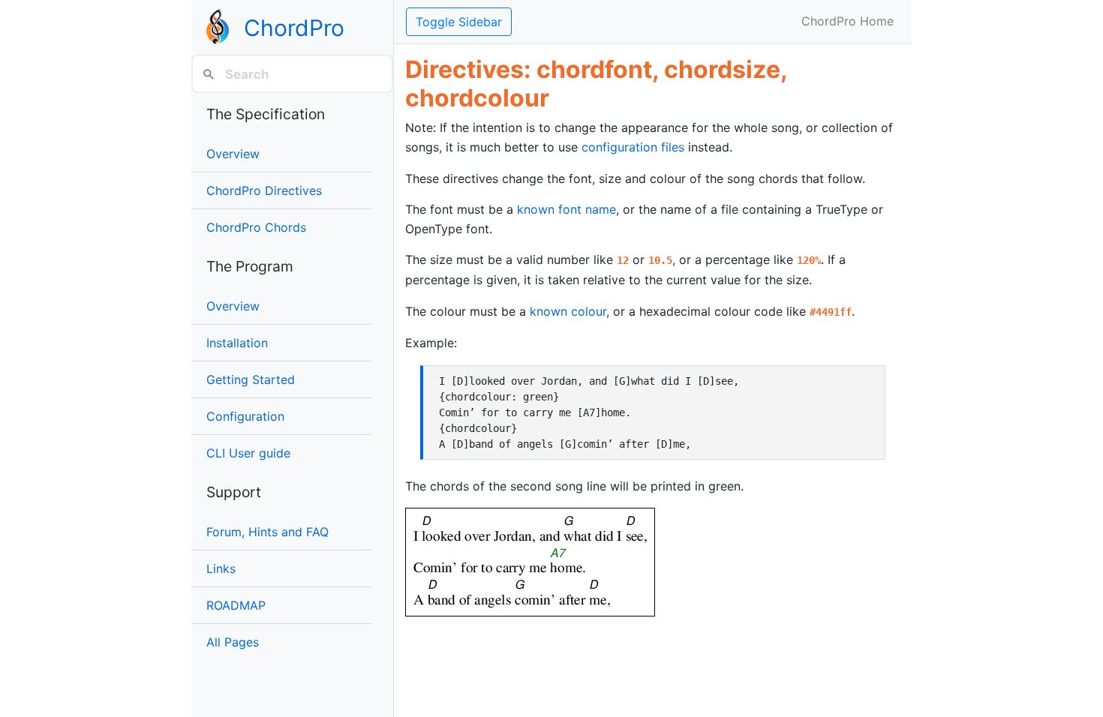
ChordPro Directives (264, 190)
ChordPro (294, 27)
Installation (237, 342)
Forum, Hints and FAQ (267, 531)
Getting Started (250, 379)
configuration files (633, 147)
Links (221, 568)
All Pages (232, 642)
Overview (233, 153)
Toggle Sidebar (459, 21)
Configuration (245, 416)
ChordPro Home (847, 21)
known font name (566, 209)
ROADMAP (236, 605)
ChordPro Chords (256, 227)
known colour (568, 311)
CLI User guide (248, 453)
